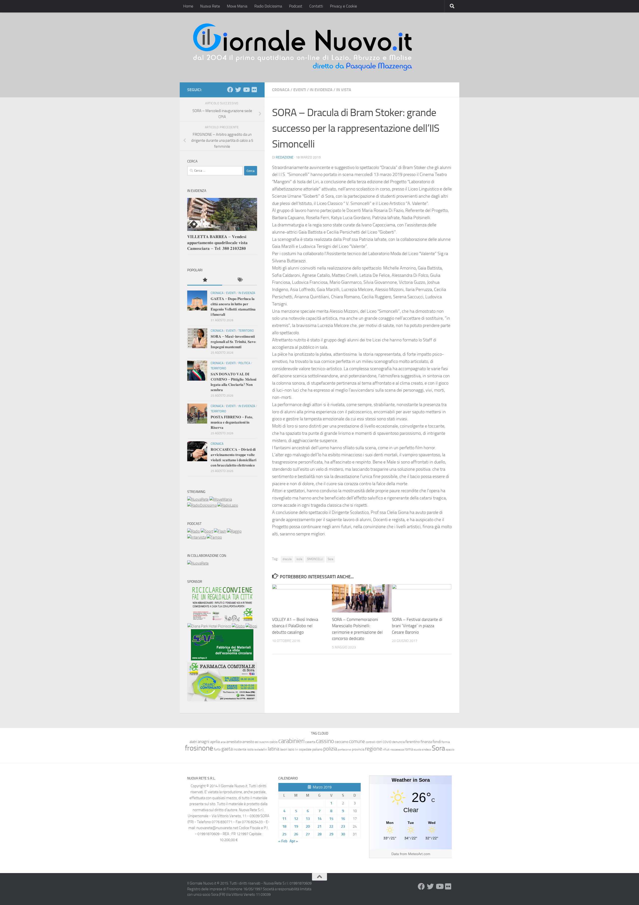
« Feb (282, 841)
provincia (358, 749)
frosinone (199, 748)
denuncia (398, 742)
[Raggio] (234, 531)
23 (343, 826)
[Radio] (193, 531)
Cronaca (281, 89)
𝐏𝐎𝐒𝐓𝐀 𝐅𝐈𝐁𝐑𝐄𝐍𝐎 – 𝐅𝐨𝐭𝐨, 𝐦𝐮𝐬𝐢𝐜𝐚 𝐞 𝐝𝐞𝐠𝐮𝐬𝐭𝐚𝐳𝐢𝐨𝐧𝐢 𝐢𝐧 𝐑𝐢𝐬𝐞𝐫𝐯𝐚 (232, 422)
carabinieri (291, 741)
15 (331, 818)
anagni (203, 741)
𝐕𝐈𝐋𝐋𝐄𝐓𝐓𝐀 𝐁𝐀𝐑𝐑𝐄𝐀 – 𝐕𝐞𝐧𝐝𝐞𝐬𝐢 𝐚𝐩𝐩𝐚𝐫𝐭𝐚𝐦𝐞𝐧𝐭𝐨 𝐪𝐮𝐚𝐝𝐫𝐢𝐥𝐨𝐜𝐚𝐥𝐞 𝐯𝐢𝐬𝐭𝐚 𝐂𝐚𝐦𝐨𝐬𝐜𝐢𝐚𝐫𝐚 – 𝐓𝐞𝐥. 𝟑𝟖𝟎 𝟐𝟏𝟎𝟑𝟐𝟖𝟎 (217, 242)
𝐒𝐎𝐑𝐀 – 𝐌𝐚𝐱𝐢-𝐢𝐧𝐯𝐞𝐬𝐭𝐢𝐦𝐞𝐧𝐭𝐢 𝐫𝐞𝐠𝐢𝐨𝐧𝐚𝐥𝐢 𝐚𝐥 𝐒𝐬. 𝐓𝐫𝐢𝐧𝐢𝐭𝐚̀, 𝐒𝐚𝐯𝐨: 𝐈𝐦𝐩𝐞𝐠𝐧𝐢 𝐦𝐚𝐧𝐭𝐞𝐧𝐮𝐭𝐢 (233, 341)
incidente (239, 749)
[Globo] (238, 626)
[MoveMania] (220, 499)
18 (284, 826)
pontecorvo (344, 749)
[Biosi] (251, 626)
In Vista (343, 89)
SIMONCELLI (315, 559)
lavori (283, 749)
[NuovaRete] (198, 499)
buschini (264, 742)
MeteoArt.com (419, 854)
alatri (193, 742)
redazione (285, 157)
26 (296, 834)
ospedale (305, 749)
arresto (248, 741)
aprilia (215, 741)
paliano (317, 749)
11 (284, 818)
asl (257, 742)
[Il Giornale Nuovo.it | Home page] (303, 47)
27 (308, 834)
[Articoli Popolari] (204, 280)
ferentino (412, 742)
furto (217, 749)
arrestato (234, 741)
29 (331, 834)
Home (188, 6)
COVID (387, 742)
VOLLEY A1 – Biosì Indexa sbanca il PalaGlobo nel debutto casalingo (295, 626)
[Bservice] (222, 700)
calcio (274, 742)
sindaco (426, 749)
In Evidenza (321, 89)
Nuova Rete (210, 6)
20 (308, 826)
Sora (330, 559)
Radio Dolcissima (268, 6)
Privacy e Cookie (343, 6)
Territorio (246, 330)
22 (331, 826)
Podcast (295, 6)
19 (296, 826)
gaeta (227, 749)
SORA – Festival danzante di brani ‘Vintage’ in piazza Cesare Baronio (417, 626)
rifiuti (386, 749)
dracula (287, 559)
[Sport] (207, 531)
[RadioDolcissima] (202, 505)
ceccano (341, 741)
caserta (310, 742)
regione (373, 748)
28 (319, 834)
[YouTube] (246, 90)
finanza (426, 742)
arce (223, 742)
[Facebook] (230, 90)
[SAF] (222, 659)
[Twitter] (238, 90)
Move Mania (237, 6)
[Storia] (196, 537)
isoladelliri (260, 749)
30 (343, 834)
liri (296, 749)
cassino (325, 741)
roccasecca (397, 749)
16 (343, 818)
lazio (291, 749)
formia (446, 742)
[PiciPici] (222, 620)
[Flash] (220, 531)
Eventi (299, 89)
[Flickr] (254, 90)
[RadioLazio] (227, 505)
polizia (330, 749)
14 (319, 818)
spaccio (450, 749)
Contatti (316, 6)
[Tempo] (214, 537)
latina (273, 749)
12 (296, 818)
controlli (371, 742)
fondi (437, 741)
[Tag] (239, 280)
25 (284, 834)
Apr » (294, 841)
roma (409, 749)
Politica (244, 363)
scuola (417, 749)
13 (308, 818)
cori (379, 742)
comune (357, 741)
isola (299, 559)
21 (319, 826)
